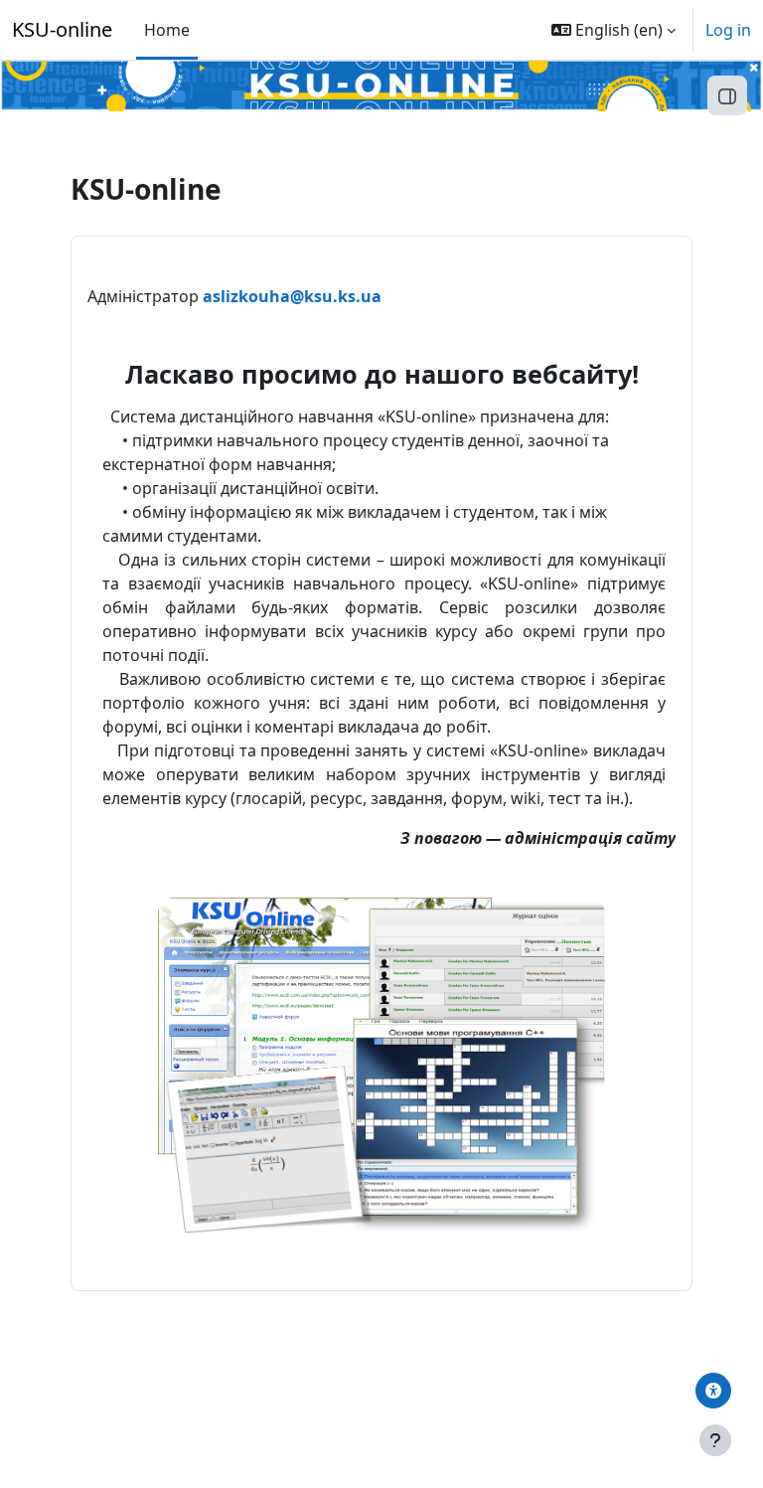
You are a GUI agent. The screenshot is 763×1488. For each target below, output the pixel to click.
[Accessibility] (713, 1390)
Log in (728, 30)
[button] (613, 30)
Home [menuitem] (167, 30)
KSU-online (62, 29)
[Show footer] (715, 1440)
